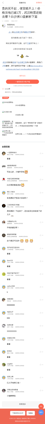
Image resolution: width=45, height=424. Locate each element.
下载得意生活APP (17, 413)
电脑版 (31, 413)
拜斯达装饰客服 (17, 92)
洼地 (14, 62)
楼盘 (26, 32)
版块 (41, 412)
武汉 (4, 62)
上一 (10, 32)
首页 (41, 406)
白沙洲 (16, 32)
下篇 (28, 43)
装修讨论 (22, 3)
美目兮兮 (8, 92)
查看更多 (22, 404)
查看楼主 (39, 2)
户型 (29, 32)
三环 (20, 32)
